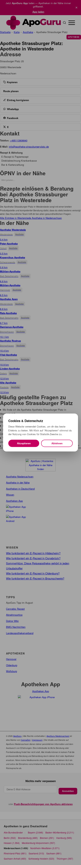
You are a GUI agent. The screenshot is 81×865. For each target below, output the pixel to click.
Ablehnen (57, 443)
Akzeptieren (24, 443)
